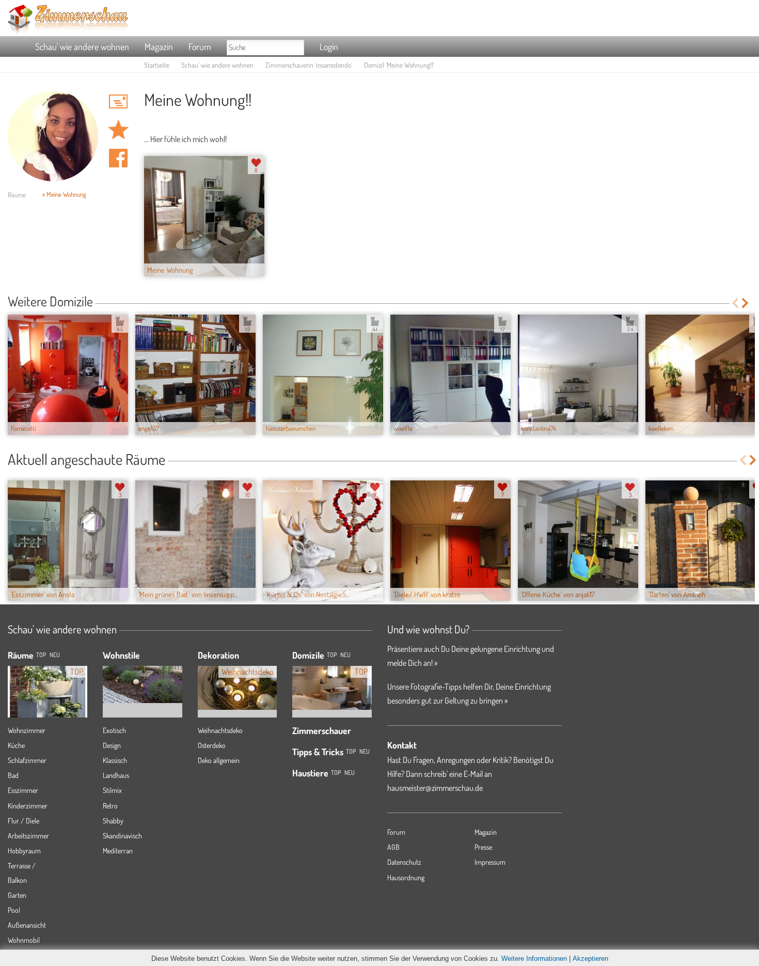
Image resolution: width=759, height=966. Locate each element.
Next (745, 303)
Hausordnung (405, 877)
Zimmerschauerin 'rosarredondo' (308, 64)
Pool (14, 910)
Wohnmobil (24, 940)
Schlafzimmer (27, 760)
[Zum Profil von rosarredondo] (53, 136)
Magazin (159, 46)
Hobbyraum (24, 850)
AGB (393, 847)
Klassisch (115, 760)
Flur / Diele (23, 820)
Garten (17, 895)
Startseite (156, 64)
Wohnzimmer (26, 730)
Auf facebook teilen (118, 158)
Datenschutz (404, 862)
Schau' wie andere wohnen (82, 46)
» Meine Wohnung (64, 194)
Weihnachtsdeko (220, 730)
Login (329, 46)
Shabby (113, 820)
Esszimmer (23, 790)
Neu (345, 655)
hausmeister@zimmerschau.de (435, 788)
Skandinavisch (122, 835)
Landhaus (116, 775)
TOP (41, 655)
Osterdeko (212, 745)
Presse (483, 847)
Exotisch (114, 730)
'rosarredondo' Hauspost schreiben (118, 101)
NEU (55, 655)
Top (332, 655)
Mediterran (118, 850)
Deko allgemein (219, 760)
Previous (735, 303)
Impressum (490, 862)
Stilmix (112, 790)
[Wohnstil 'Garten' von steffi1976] (142, 677)
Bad (13, 775)
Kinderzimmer (28, 805)
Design (112, 745)
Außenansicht (27, 925)
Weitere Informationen (534, 958)
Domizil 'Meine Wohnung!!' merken (118, 129)
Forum (199, 46)
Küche (16, 745)
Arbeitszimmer (28, 835)
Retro (110, 805)
